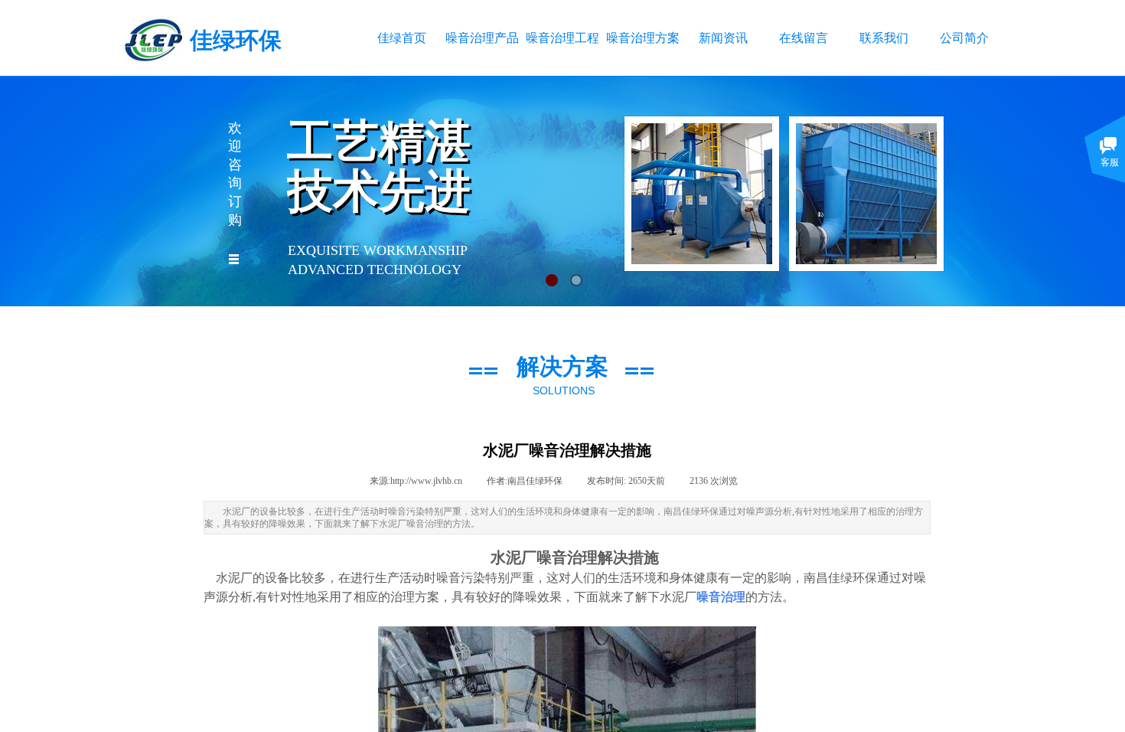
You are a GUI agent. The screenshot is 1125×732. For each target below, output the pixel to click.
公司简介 (964, 37)
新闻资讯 (723, 37)
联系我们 (883, 37)
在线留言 (803, 37)
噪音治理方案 (642, 37)
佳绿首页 (401, 37)
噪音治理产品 (481, 37)
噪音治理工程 (562, 37)
